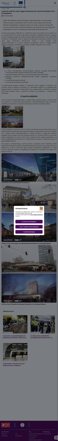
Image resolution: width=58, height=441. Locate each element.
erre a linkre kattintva (36, 214)
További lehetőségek (29, 232)
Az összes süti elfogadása (29, 221)
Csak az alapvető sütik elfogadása (29, 226)
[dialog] (29, 220)
